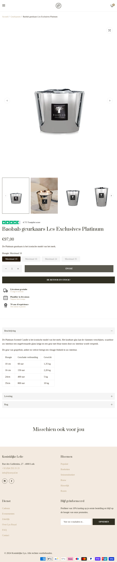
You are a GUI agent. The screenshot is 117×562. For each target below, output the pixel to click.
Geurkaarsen (16, 17)
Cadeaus (6, 508)
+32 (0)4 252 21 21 (11, 468)
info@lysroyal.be (10, 473)
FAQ (4, 530)
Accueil (5, 17)
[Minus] (5, 269)
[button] (110, 100)
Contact (5, 535)
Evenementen (8, 513)
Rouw (63, 480)
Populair (64, 464)
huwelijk (65, 485)
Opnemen (104, 522)
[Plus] (18, 269)
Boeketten (65, 469)
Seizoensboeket (68, 475)
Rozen (63, 491)
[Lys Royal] (58, 5)
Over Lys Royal (9, 524)
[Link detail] (4, 481)
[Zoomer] (109, 30)
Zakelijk (6, 519)
